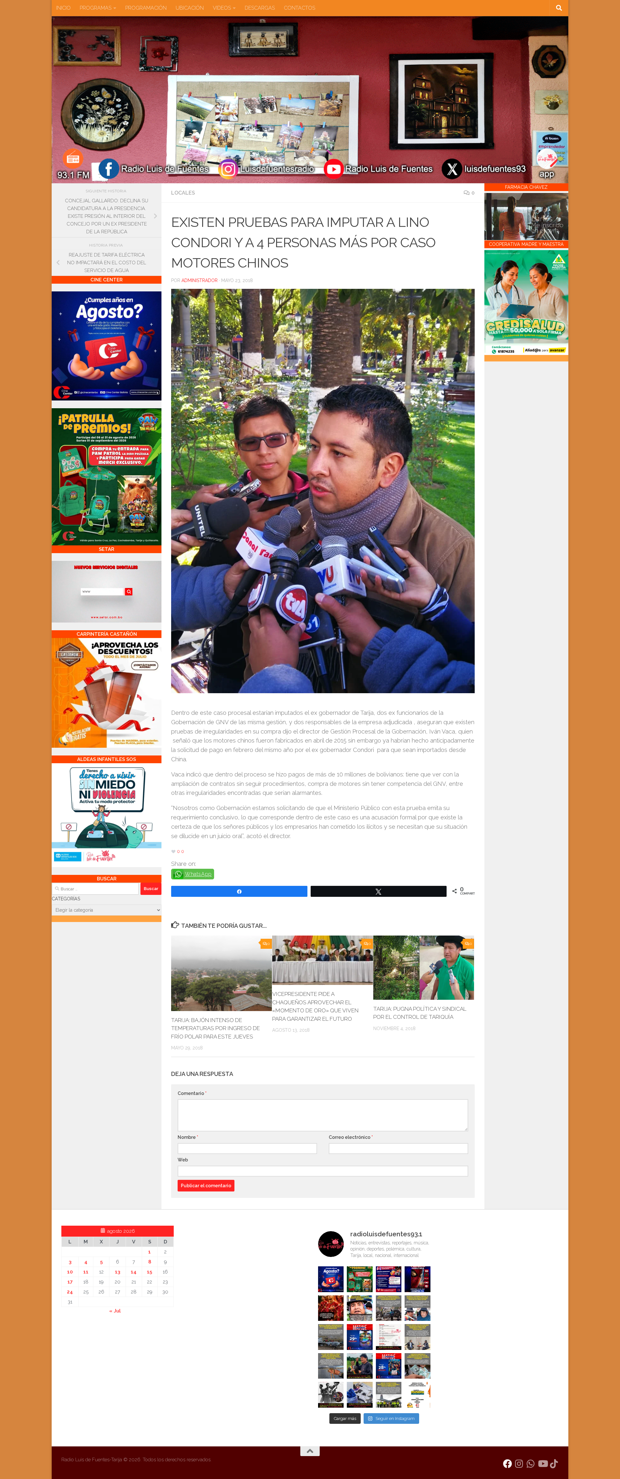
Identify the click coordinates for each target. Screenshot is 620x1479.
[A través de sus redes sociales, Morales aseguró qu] (360, 1366)
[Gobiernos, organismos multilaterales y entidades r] (389, 1395)
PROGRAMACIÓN (146, 8)
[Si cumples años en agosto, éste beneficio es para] (331, 1279)
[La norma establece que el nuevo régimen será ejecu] (417, 1366)
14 (134, 1272)
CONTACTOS (299, 8)
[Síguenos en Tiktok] (554, 1463)
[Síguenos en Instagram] (519, 1463)
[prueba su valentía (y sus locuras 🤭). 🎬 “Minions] (417, 1395)
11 (85, 1272)
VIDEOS (222, 8)
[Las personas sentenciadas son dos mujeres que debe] (331, 1366)
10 (70, 1272)
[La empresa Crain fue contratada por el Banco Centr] (331, 1337)
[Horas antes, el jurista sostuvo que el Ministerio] (417, 1308)
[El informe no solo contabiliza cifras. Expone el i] (389, 1308)
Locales (183, 193)
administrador (199, 280)
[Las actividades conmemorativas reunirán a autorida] (389, 1337)
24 (70, 1292)
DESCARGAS (260, 8)
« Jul (115, 1311)
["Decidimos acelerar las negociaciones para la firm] (417, 1337)
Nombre (188, 1137)
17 (70, 1282)
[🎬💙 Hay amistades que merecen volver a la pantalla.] (389, 1279)
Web (183, 1159)
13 (117, 1272)
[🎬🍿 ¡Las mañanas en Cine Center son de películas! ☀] (360, 1337)
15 (149, 1272)
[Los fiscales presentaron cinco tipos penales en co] (360, 1308)
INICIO (63, 8)
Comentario (192, 1093)
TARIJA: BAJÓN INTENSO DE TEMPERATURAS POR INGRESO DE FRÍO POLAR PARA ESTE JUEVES (215, 1028)
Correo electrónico (351, 1137)
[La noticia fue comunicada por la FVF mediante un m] (331, 1395)
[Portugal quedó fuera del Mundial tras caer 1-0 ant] (331, 1308)
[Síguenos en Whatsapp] (530, 1463)
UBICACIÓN (190, 8)
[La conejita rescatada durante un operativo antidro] (360, 1395)
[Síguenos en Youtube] (542, 1463)
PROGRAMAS (95, 8)
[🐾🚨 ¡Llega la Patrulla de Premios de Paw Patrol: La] (360, 1279)
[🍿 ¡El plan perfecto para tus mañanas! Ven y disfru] (389, 1366)
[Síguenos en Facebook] (507, 1463)
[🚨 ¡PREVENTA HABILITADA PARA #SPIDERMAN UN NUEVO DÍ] (417, 1279)
